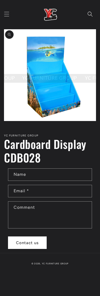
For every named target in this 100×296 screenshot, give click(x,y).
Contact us (27, 242)
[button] (7, 14)
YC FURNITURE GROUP (55, 263)
